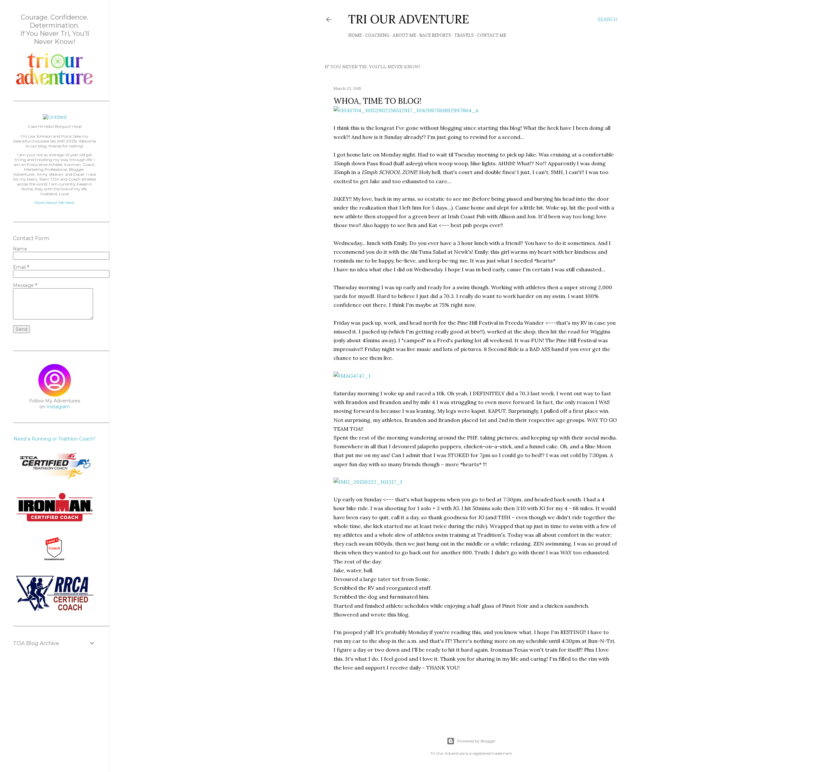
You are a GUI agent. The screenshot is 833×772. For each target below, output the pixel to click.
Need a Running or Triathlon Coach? (55, 439)
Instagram (58, 407)
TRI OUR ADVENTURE (408, 19)
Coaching (377, 35)
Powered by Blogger (476, 740)
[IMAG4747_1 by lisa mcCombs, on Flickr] (352, 375)
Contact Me (491, 35)
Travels (464, 35)
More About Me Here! (54, 202)
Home (355, 35)
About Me (404, 35)
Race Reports (435, 35)
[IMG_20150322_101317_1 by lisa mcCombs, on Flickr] (368, 482)
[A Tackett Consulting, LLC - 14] (55, 85)
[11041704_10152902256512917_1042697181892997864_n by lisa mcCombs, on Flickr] (406, 110)
